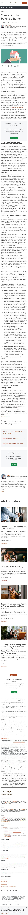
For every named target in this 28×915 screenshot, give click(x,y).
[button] (26, 907)
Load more (13, 675)
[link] (3, 477)
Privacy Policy (4, 913)
